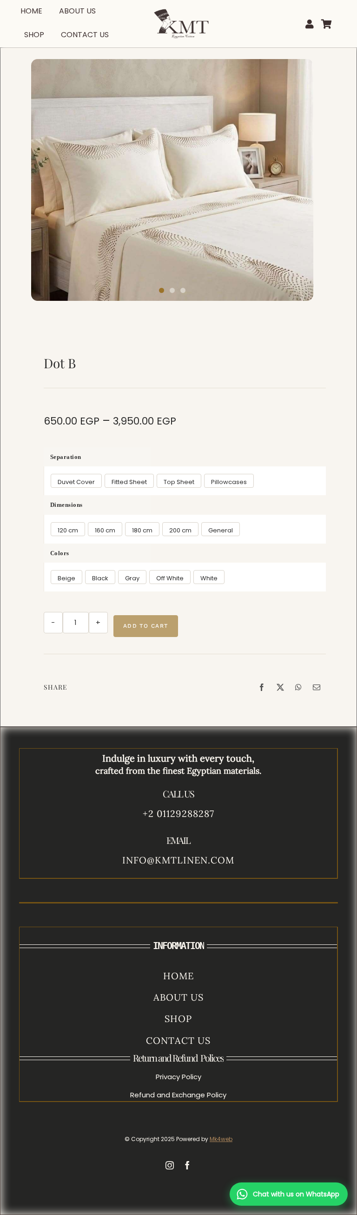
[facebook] (187, 1165)
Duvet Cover (76, 482)
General (220, 530)
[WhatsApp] (298, 687)
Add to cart (145, 626)
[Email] (316, 687)
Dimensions (66, 504)
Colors (59, 553)
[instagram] (169, 1165)
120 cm (68, 530)
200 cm (180, 530)
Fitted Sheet (129, 482)
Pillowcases (229, 482)
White (209, 578)
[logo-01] (182, 5)
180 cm (142, 530)
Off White (170, 578)
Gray (132, 578)
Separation (65, 456)
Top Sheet (179, 482)
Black (100, 578)
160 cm (105, 530)
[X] (280, 687)
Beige (66, 578)
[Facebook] (261, 687)
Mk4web (221, 1139)
